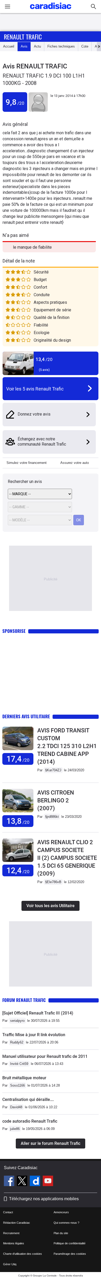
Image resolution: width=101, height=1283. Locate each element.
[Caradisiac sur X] (22, 1182)
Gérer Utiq (9, 1264)
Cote (84, 46)
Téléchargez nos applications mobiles (44, 1199)
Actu (37, 46)
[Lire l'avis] (17, 750)
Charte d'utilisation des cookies (22, 1253)
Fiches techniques (61, 46)
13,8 (18, 821)
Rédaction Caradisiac (16, 1222)
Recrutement (11, 1233)
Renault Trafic (23, 36)
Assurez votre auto (74, 463)
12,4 (18, 870)
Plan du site (61, 1233)
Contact (8, 1212)
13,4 (44, 359)
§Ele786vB (53, 882)
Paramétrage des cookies (70, 1253)
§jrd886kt (52, 817)
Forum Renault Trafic (24, 1000)
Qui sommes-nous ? (66, 1222)
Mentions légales (13, 1243)
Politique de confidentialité (69, 1243)
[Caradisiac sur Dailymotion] (35, 1182)
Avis (24, 46)
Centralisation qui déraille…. (28, 1099)
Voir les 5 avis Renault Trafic (35, 389)
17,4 (18, 758)
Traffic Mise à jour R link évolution (33, 1034)
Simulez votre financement (26, 463)
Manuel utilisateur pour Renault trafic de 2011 (45, 1056)
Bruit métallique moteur (24, 1077)
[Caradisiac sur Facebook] (10, 1182)
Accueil (8, 46)
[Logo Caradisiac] (50, 11)
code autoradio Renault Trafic (29, 1121)
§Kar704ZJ (53, 770)
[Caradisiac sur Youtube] (48, 1182)
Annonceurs (61, 1212)
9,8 (15, 102)
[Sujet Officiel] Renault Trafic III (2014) (37, 1013)
